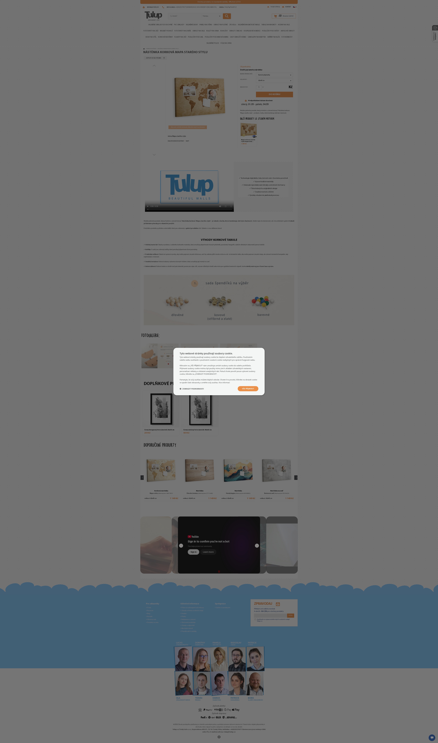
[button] (192, 388)
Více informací (224, 382)
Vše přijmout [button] (248, 389)
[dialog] (219, 371)
